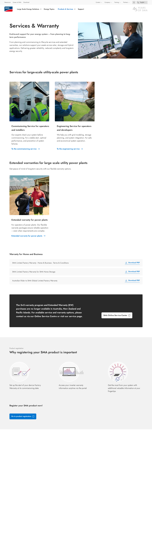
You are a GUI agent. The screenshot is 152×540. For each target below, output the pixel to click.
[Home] (8, 9)
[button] (134, 2)
